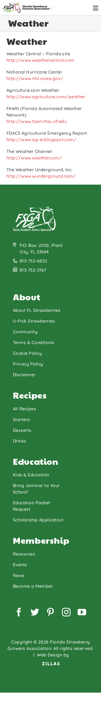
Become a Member (33, 586)
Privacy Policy (28, 364)
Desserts (22, 430)
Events (20, 564)
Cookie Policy (27, 353)
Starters (21, 419)
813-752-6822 (33, 261)
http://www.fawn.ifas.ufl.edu (36, 121)
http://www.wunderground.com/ (41, 176)
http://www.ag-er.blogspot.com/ (41, 139)
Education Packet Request (31, 506)
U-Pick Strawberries (34, 321)
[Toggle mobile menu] (95, 8)
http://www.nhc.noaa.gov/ (34, 78)
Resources (24, 554)
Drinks (19, 441)
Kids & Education (31, 474)
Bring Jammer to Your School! (36, 489)
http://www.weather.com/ (34, 157)
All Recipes (24, 408)
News (19, 575)
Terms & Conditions (33, 342)
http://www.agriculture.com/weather (45, 96)
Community (25, 331)
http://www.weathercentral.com (40, 60)
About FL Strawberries (36, 310)
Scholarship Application (38, 519)
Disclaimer (24, 374)
